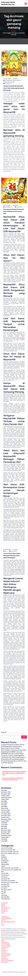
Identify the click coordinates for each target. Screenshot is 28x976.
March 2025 (4, 808)
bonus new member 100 (8, 850)
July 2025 (4, 801)
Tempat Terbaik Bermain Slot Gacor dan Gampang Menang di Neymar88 (13, 88)
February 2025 (5, 810)
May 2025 (4, 804)
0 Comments (8, 83)
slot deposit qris (5, 947)
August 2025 (5, 799)
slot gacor (4, 888)
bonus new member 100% (7, 960)
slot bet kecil (5, 875)
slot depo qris (4, 962)
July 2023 (4, 839)
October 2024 (5, 817)
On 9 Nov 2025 (7, 205)
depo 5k (3, 904)
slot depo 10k (5, 884)
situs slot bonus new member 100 (11, 870)
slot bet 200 (16, 80)
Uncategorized (5, 898)
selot (19, 149)
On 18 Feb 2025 (7, 549)
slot (2, 923)
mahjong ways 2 (5, 916)
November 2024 (6, 815)
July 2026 (4, 790)
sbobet (3, 866)
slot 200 (3, 920)
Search (3, 732)
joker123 (3, 906)
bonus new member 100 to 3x (9, 851)
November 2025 (5, 794)
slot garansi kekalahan (6, 918)
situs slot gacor (21, 337)
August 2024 (5, 821)
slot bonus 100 (5, 879)
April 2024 (4, 828)
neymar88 (7, 80)
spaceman (4, 895)
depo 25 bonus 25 (5, 907)
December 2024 (6, 814)
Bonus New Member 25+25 (9, 771)
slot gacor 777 (4, 950)
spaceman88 (5, 897)
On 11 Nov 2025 (7, 78)
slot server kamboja (6, 953)
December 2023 (5, 830)
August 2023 (5, 837)
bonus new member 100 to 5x (9, 853)
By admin (15, 78)
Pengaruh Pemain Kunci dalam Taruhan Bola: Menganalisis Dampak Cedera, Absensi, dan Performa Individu (12, 746)
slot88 (2, 925)
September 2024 (6, 819)
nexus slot (3, 957)
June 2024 (4, 824)
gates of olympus (5, 955)
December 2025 (5, 792)
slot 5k (2, 912)
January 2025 (5, 812)
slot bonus (4, 877)
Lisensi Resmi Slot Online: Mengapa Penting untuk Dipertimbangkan (12, 556)
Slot (11, 80)
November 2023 (5, 832)
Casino (3, 855)
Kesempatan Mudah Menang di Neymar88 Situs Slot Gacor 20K (13, 211)
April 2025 (4, 806)
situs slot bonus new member (10, 868)
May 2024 (4, 826)
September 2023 (6, 835)
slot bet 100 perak (5, 944)
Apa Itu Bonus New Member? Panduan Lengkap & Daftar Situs (14, 773)
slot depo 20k (11, 82)
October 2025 (5, 795)
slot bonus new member (8, 880)
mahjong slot (5, 860)
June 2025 (4, 803)
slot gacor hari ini (6, 889)
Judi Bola (4, 857)
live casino (4, 859)
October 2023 (5, 833)
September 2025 (6, 797)
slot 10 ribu (3, 952)
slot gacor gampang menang (17, 569)
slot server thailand (5, 945)
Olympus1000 (5, 864)
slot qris (3, 891)
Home (13, 31)
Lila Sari (4, 778)
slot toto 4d (4, 909)
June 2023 (4, 841)
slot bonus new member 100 (9, 882)
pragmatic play (4, 958)
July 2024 (4, 823)
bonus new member (7, 848)
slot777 (3, 893)
